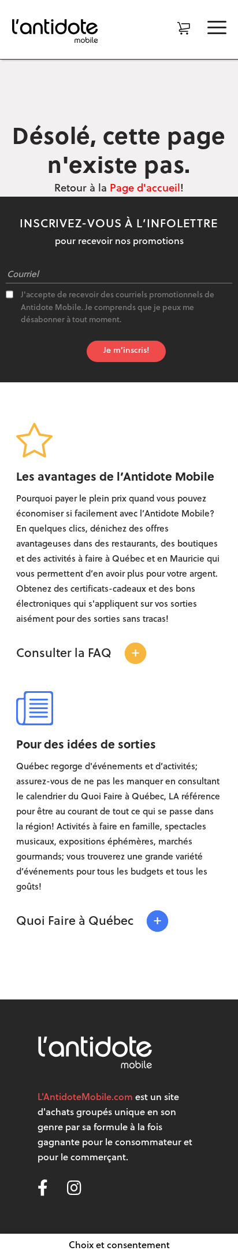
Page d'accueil (145, 189)
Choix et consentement (119, 1246)
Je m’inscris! (126, 350)
